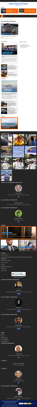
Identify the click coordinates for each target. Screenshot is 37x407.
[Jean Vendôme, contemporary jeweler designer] (3, 10)
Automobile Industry (6, 52)
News (10, 9)
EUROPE (8, 53)
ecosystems (13, 101)
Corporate (13, 108)
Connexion (2, 336)
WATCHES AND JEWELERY (28, 10)
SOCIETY (11, 73)
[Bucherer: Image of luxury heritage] (21, 10)
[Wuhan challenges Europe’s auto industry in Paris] (9, 49)
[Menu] (4, 16)
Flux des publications (4, 337)
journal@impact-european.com (25, 45)
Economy (4, 53)
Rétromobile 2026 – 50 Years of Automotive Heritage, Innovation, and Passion (12, 68)
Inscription (2, 334)
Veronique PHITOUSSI (11, 38)
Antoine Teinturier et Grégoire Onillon (12, 250)
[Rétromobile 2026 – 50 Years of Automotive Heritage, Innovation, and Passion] (4, 67)
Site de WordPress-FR (4, 341)
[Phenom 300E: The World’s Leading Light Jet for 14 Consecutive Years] (9, 86)
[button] (4, 16)
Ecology (11, 52)
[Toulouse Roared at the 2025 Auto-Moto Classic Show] (4, 74)
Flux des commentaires (5, 339)
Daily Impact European (18, 4)
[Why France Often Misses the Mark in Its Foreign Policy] (27, 245)
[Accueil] (1, 16)
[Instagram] (19, 294)
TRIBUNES (10, 232)
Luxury (8, 9)
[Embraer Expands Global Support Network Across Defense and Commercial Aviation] (4, 104)
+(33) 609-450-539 (23, 46)
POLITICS (24, 247)
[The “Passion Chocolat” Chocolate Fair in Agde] (9, 29)
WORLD (33, 10)
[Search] (35, 16)
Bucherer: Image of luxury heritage (30, 11)
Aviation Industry (10, 107)
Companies (9, 108)
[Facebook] (18, 196)
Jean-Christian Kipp (27, 250)
